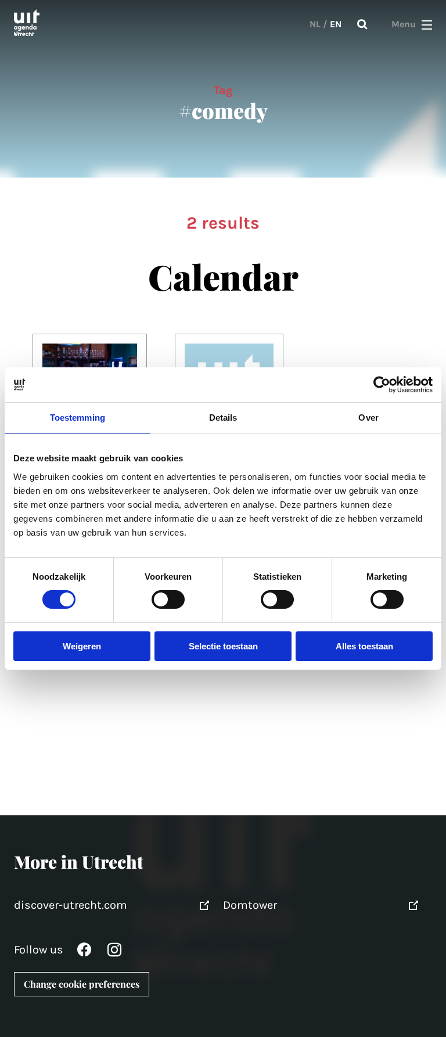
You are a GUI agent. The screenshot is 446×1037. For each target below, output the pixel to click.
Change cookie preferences (81, 984)
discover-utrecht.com (70, 905)
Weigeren (82, 646)
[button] (427, 24)
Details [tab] (223, 417)
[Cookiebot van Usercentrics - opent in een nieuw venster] (382, 384)
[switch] (168, 599)
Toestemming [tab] (77, 417)
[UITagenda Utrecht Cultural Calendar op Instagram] (114, 952)
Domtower (250, 905)
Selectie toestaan (223, 646)
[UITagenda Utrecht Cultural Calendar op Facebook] (84, 952)
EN (335, 24)
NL (315, 24)
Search (362, 24)
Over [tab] (368, 417)
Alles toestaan (364, 646)
